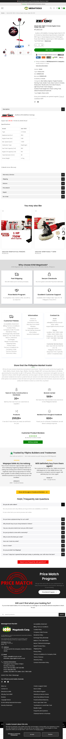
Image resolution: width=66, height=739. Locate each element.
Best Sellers (44, 81)
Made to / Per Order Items (11, 336)
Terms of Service (11, 351)
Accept (32, 734)
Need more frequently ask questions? (33, 562)
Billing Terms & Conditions (11, 326)
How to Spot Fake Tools (40, 702)
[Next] (63, 229)
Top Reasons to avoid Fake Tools (43, 705)
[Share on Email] (38, 102)
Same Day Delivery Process (41, 697)
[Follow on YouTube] (5, 682)
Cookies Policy (11, 328)
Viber (10, 675)
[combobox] (32, 615)
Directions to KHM (33, 322)
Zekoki (40, 69)
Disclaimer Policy (11, 332)
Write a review (33, 442)
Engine (39, 93)
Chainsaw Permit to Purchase (42, 713)
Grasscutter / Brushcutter (41, 85)
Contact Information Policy (41, 662)
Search (62, 614)
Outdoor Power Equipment (41, 89)
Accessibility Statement (11, 324)
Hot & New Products (54, 85)
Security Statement (33, 334)
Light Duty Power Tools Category (43, 87)
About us (33, 319)
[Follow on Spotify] (8, 682)
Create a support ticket (40, 686)
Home (2, 13)
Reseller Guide (38, 708)
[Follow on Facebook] (2, 682)
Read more (48, 41)
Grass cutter (45, 93)
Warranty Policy (11, 353)
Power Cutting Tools (55, 89)
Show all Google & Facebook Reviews (32, 492)
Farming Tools (38, 83)
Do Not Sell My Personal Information (33, 331)
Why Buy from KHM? (33, 324)
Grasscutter (41, 71)
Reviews (32, 326)
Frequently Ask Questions (41, 711)
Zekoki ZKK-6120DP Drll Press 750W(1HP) (13, 251)
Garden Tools (46, 83)
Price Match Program (48, 592)
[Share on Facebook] (35, 102)
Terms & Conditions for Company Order (11, 348)
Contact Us (33, 320)
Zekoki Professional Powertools (42, 90)
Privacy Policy (40, 729)
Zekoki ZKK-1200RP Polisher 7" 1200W (45, 251)
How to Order (37, 689)
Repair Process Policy (11, 341)
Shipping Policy (11, 343)
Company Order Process (11, 330)
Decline (50, 734)
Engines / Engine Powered (55, 81)
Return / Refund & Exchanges (11, 339)
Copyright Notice (33, 328)
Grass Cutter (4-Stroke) (57, 83)
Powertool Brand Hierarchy (41, 700)
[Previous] (2, 229)
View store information (42, 66)
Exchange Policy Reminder (11, 334)
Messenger (16, 675)
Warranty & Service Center (41, 694)
